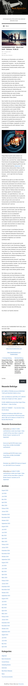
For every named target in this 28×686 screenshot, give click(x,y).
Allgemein (4, 656)
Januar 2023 (5, 619)
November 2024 (6, 553)
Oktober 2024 (5, 556)
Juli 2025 (4, 529)
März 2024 (4, 577)
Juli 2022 (4, 637)
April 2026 (4, 502)
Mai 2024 (4, 571)
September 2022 (6, 631)
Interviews (4, 668)
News (3, 674)
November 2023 (6, 589)
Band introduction (6, 659)
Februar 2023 (5, 616)
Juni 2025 (4, 532)
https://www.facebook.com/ (14, 353)
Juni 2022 (4, 640)
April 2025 (4, 538)
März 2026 (4, 505)
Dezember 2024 (6, 550)
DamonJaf (6, 443)
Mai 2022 (4, 643)
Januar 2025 (5, 547)
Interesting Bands (6, 665)
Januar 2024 (5, 583)
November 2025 (6, 517)
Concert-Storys (5, 662)
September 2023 (6, 595)
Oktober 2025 (5, 520)
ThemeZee (21, 684)
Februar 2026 (5, 508)
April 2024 (4, 574)
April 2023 (4, 610)
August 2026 (5, 490)
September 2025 (6, 523)
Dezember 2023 (6, 586)
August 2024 (5, 562)
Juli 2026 (4, 493)
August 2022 (5, 634)
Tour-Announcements (7, 677)
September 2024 (6, 559)
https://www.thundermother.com (14, 348)
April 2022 (4, 646)
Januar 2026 (5, 511)
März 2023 (4, 613)
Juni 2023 (4, 604)
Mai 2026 (4, 499)
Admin (4, 53)
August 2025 (5, 526)
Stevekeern (6, 463)
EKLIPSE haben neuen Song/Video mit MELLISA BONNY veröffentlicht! (12, 445)
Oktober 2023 (5, 592)
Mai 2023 (4, 607)
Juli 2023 (4, 601)
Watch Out (17, 166)
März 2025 (4, 541)
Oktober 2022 (5, 628)
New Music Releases (7, 55)
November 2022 (6, 625)
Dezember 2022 (6, 622)
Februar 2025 (5, 544)
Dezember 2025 (6, 514)
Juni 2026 (4, 496)
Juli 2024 (4, 565)
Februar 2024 (5, 580)
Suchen (4, 378)
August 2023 (5, 598)
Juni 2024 (4, 568)
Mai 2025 (4, 535)
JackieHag (6, 453)
